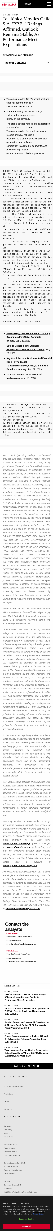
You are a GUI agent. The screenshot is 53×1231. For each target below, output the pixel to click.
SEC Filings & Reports (12, 1155)
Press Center (8, 1137)
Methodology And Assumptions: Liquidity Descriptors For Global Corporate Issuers (28, 337)
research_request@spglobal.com (23, 908)
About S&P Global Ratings (13, 1086)
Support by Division (11, 1166)
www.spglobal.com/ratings (16, 843)
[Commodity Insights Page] (29, 1066)
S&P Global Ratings (15, 1077)
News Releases (9, 1148)
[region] (26, 1213)
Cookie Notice (38, 1214)
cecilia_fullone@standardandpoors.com (22, 944)
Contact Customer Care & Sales (15, 1163)
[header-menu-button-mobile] (49, 4)
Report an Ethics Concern (13, 1170)
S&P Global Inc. (13, 1117)
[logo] (9, 4)
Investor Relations (10, 1144)
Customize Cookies (26, 1219)
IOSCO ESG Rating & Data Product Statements (20, 1192)
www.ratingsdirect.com (19, 847)
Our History (8, 1130)
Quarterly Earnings (10, 1152)
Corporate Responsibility (12, 1185)
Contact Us (8, 1109)
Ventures (7, 1133)
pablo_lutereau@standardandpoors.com (22, 961)
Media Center (9, 1094)
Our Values (8, 1126)
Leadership (8, 1188)
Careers (7, 1181)
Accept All (26, 1226)
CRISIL (6, 1102)
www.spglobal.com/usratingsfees (20, 865)
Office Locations (9, 1174)
